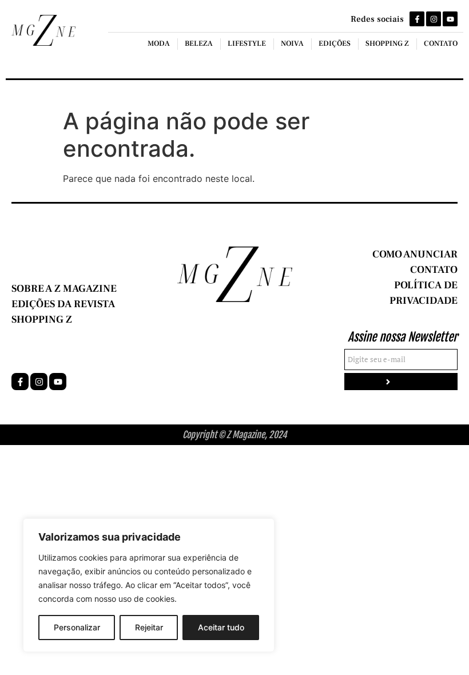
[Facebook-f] (417, 18)
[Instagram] (433, 18)
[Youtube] (450, 18)
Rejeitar (149, 627)
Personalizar (77, 627)
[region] (149, 585)
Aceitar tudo (221, 627)
